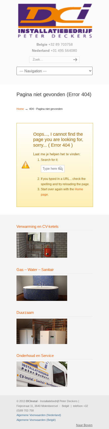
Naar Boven (84, 425)
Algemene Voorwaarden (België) (36, 419)
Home (20, 108)
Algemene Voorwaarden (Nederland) (38, 415)
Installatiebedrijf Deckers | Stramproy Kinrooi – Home (54, 21)
